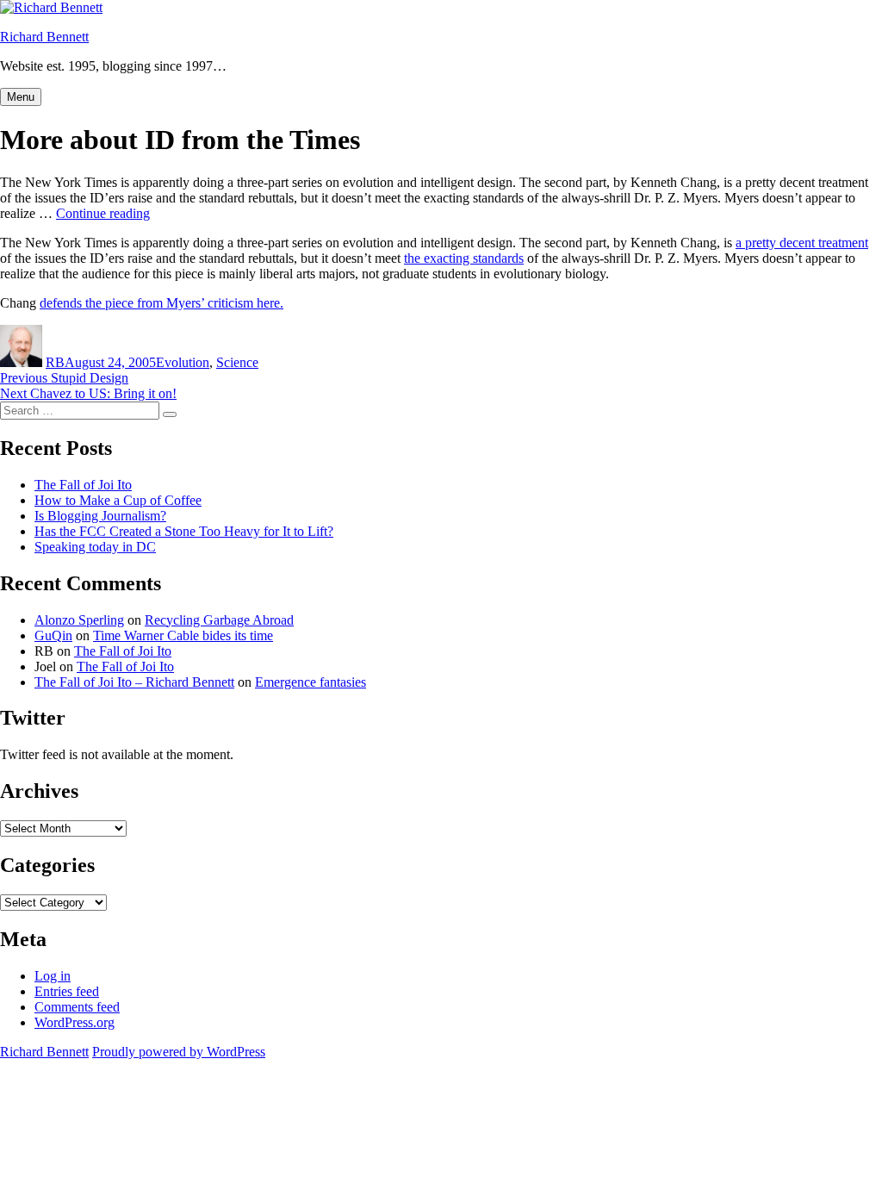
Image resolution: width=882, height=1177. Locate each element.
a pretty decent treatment (802, 242)
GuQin (53, 635)
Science (237, 362)
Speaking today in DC (95, 546)
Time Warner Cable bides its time (183, 635)
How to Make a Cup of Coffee (118, 500)
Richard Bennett (44, 36)
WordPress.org (74, 1022)
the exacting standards (464, 258)
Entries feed (66, 991)
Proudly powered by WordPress (178, 1051)
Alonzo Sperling (79, 620)
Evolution (182, 362)
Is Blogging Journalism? (100, 515)
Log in (52, 975)
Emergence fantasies (310, 682)
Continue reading (103, 213)
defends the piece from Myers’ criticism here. (161, 303)
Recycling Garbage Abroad (219, 620)
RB (55, 362)
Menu (20, 96)
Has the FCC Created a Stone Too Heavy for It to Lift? (183, 531)
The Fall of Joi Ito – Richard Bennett (134, 682)
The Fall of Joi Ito (83, 484)
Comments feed (77, 1007)
